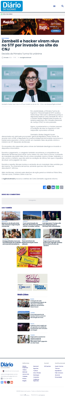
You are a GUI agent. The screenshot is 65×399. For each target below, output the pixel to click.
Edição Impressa (25, 366)
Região (24, 381)
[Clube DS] (32, 278)
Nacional (35, 366)
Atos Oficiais (37, 373)
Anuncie (57, 375)
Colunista (36, 377)
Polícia (24, 378)
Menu (58, 6)
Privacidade (58, 377)
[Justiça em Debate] (40, 287)
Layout (22, 395)
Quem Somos (59, 366)
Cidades (25, 376)
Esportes (35, 368)
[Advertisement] (14, 120)
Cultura (35, 370)
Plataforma (34, 395)
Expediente (58, 370)
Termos (57, 368)
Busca (62, 6)
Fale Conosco (59, 373)
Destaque (36, 375)
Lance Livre (26, 374)
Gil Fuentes (47, 366)
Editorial (25, 372)
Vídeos (24, 370)
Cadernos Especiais (36, 380)
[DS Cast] (25, 287)
